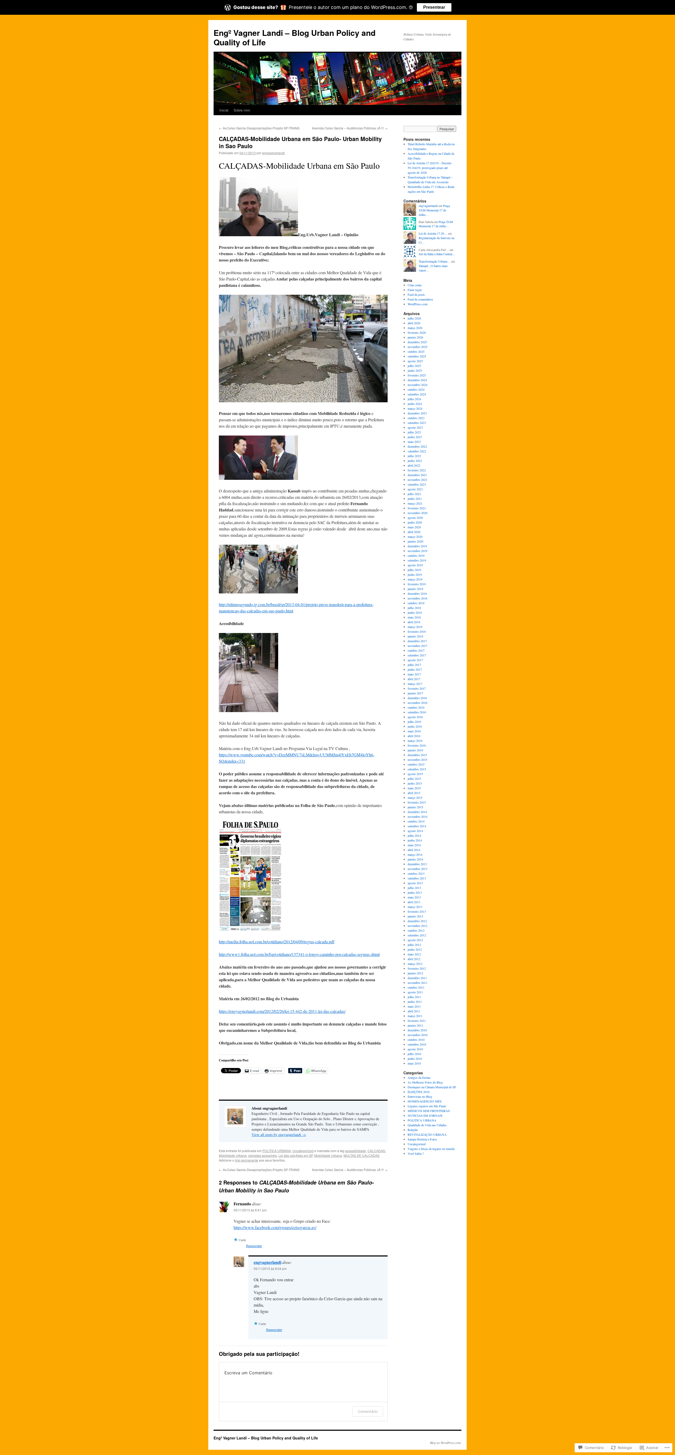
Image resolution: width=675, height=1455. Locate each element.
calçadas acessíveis (262, 1155)
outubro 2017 (416, 650)
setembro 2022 (417, 451)
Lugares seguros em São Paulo (427, 1106)
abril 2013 (414, 902)
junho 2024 (415, 404)
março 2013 (415, 907)
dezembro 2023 (417, 413)
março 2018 (415, 627)
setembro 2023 (417, 422)
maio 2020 (414, 527)
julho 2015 (414, 778)
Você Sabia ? (416, 1153)
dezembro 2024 (417, 380)
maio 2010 (414, 1063)
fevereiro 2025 (417, 375)
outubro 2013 (416, 873)
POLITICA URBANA (276, 1150)
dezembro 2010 (417, 1030)
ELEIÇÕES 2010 (419, 1092)
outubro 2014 (416, 821)
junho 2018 (415, 612)
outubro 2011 (416, 987)
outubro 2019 (416, 555)
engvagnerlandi (273, 153)
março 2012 (415, 963)
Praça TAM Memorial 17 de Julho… (434, 210)
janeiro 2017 (415, 693)
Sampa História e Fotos (422, 1139)
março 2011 (415, 1016)
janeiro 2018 (415, 636)
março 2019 (415, 579)
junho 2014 (415, 840)
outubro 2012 (416, 930)
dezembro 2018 (417, 593)
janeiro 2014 (415, 859)
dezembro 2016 (417, 698)
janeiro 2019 (415, 589)
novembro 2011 (417, 982)
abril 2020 (414, 532)
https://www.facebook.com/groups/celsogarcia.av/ (275, 1227)
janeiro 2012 (415, 973)
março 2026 (415, 328)
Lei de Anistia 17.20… (433, 233)
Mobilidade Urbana (328, 1155)
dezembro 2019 (417, 546)
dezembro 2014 (417, 812)
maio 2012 (414, 954)
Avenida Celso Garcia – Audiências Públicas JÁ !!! (350, 128)
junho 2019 (415, 574)
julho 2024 (414, 399)
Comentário (368, 1411)
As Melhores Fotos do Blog (425, 1082)
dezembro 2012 (417, 921)
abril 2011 (414, 1011)
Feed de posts (416, 294)
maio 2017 (414, 674)
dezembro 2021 (417, 475)
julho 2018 (414, 608)
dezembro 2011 (417, 978)
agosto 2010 (415, 1049)
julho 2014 (414, 835)
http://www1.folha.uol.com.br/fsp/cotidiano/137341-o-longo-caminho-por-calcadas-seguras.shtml (299, 954)
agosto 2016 (415, 717)
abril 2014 (414, 850)
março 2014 (415, 854)
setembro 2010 (417, 1044)
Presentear (434, 7)
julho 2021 (414, 494)
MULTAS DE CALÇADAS (361, 1155)
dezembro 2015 (417, 755)
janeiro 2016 (415, 750)
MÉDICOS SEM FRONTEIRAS (429, 1111)
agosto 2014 (415, 831)
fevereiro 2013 (417, 911)
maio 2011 (414, 1006)
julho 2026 (414, 318)
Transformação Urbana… (434, 261)
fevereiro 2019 (417, 584)
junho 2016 (415, 726)
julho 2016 (414, 721)
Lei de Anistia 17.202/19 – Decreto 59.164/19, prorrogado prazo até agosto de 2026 (429, 168)
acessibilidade (355, 1150)
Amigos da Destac (419, 1077)
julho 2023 (414, 432)
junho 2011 (415, 1001)
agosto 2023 (415, 427)
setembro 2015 (417, 769)
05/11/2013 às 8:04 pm (270, 1268)
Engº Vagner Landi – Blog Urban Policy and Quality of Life (294, 37)
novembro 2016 (417, 702)
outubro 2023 (416, 418)
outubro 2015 (416, 764)
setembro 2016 (417, 712)
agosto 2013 (415, 883)
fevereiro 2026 (417, 332)
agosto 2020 (415, 517)
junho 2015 (415, 783)
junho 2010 (415, 1058)
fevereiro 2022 (417, 470)
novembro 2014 (417, 816)
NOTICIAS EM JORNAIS (425, 1115)
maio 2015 (414, 788)
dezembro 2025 (417, 342)
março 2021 (415, 503)
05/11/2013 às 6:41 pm (250, 1210)
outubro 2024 (416, 389)
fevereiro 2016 (417, 745)
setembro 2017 (417, 655)
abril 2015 (414, 793)
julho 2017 (414, 665)
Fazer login (415, 290)
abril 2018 (414, 622)
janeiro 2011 (415, 1025)
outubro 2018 (416, 603)
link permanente (246, 1160)
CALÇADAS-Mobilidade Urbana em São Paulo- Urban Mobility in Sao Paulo (300, 142)
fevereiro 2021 (417, 508)
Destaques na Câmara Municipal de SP (432, 1087)
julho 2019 (414, 570)
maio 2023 (414, 441)
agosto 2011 (415, 992)
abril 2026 (414, 323)
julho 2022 (414, 456)
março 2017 (415, 683)
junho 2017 (415, 669)
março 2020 (415, 536)
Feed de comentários (420, 299)
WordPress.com (417, 304)
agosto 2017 (415, 660)
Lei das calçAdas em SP (295, 1155)
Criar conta (414, 285)
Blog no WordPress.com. (445, 1443)
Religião (413, 1130)
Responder (254, 1246)
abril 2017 (414, 679)
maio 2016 (414, 731)
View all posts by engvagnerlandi (279, 1134)
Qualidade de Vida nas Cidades (427, 1125)
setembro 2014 (417, 826)
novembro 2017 (417, 646)
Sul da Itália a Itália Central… (437, 254)
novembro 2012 (417, 926)
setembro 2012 (417, 935)
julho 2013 (414, 888)
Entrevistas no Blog (420, 1096)
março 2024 (415, 408)
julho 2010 (414, 1054)
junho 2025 (415, 370)
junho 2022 (415, 460)
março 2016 (415, 740)
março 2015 (415, 797)
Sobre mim (242, 110)
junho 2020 (415, 522)
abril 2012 (414, 959)
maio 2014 (414, 845)
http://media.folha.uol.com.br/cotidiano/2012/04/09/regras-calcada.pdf (276, 941)
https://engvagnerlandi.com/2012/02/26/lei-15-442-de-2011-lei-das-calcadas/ (282, 1011)
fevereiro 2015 (417, 802)
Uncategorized (303, 1150)
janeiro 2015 (415, 807)
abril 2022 (414, 465)
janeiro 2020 (415, 541)
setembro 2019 (417, 560)
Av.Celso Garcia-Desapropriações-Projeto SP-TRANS (259, 128)
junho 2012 (415, 949)
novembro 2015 (417, 759)
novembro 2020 (417, 513)
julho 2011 (414, 997)
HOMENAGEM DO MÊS (425, 1101)
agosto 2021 (415, 489)
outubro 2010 (416, 1039)
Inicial (223, 110)
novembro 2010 (417, 1035)
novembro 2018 (417, 598)
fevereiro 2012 (417, 968)
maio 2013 (414, 897)
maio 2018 (414, 617)
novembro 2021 (417, 479)
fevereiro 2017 (417, 688)
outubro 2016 (416, 707)
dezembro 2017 (417, 641)
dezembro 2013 (417, 864)
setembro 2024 (417, 394)
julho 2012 (414, 944)
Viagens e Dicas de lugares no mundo (431, 1149)
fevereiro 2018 (417, 631)
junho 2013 (415, 892)
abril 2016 (414, 736)
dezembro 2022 (417, 446)
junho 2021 (415, 498)
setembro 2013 (417, 878)
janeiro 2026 (415, 337)
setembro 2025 (417, 356)
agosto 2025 (415, 361)
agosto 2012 (415, 940)
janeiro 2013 (415, 916)
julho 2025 (414, 366)
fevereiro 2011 (417, 1020)
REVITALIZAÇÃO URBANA (427, 1134)
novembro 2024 (417, 385)
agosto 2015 (415, 774)
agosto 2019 (415, 565)
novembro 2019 (417, 551)
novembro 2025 (417, 347)
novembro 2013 (417, 869)
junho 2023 (415, 437)
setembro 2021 (417, 484)
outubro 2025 (416, 351)
